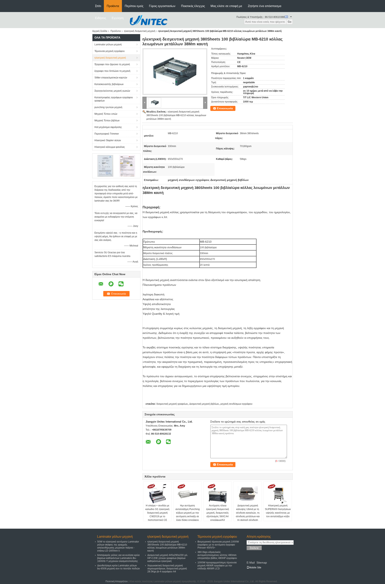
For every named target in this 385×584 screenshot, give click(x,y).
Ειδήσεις (100, 18)
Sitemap (261, 562)
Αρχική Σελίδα (99, 31)
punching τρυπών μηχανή (108, 107)
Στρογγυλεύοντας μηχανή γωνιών (112, 90)
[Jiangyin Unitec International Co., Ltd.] (148, 19)
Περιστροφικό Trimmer (106, 133)
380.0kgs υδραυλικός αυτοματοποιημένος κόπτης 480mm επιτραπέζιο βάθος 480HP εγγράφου (217, 555)
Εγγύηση (118, 18)
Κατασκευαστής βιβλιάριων (109, 84)
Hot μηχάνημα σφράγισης (108, 127)
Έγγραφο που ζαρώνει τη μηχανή (112, 64)
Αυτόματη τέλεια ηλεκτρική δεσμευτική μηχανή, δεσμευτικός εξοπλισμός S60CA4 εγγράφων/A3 (217, 512)
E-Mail (251, 562)
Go (289, 21)
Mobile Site (255, 567)
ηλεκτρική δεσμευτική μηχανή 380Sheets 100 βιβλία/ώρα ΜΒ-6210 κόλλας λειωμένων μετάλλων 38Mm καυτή (176, 115)
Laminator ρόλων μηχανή (108, 44)
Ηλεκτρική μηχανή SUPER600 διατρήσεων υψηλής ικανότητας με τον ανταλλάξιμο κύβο (278, 511)
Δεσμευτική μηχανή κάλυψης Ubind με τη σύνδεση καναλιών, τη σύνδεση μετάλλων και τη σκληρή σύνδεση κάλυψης (248, 514)
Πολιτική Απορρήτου (116, 581)
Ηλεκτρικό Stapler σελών (107, 140)
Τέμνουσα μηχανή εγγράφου (109, 51)
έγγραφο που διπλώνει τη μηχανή (112, 71)
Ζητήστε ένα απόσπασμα (264, 6)
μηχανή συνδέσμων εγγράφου (236, 404)
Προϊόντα (113, 6)
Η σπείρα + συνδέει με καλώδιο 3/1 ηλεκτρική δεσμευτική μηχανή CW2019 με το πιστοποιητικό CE (157, 512)
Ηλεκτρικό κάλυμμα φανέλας (109, 147)
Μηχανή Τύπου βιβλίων (107, 120)
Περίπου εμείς (134, 6)
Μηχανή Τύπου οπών (105, 114)
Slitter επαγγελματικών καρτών (110, 77)
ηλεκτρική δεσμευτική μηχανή (139, 31)
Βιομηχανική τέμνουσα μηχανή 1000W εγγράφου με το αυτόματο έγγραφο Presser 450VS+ (218, 544)
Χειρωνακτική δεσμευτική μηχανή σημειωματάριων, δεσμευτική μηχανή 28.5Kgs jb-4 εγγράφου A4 (167, 568)
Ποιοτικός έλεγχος (193, 6)
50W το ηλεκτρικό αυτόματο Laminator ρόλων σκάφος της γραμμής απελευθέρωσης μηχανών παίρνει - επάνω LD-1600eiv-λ (118, 546)
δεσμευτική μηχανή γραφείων (172, 404)
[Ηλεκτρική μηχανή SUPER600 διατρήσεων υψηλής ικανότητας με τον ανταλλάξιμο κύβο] (278, 494)
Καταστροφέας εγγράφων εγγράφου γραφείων (113, 99)
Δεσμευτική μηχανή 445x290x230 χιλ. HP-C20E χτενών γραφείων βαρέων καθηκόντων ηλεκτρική (167, 558)
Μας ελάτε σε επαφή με (226, 6)
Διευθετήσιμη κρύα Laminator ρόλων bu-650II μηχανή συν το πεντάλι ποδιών (118, 567)
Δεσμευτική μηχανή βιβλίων (204, 404)
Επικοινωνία (225, 108)
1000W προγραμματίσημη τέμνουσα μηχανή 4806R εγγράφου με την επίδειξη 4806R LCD (217, 565)
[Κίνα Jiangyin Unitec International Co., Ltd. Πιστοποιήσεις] (105, 165)
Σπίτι (98, 6)
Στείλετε (254, 548)
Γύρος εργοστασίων (162, 6)
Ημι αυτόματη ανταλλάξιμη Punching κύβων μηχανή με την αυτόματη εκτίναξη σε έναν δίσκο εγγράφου (187, 512)
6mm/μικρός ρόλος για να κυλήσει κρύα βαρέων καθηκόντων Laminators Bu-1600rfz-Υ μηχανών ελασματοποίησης (118, 558)
